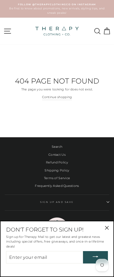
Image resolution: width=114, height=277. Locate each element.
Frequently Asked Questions (57, 186)
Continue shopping (57, 97)
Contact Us (57, 155)
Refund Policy (57, 162)
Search (57, 147)
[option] (57, 9)
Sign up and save (57, 202)
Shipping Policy (57, 170)
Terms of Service (57, 178)
